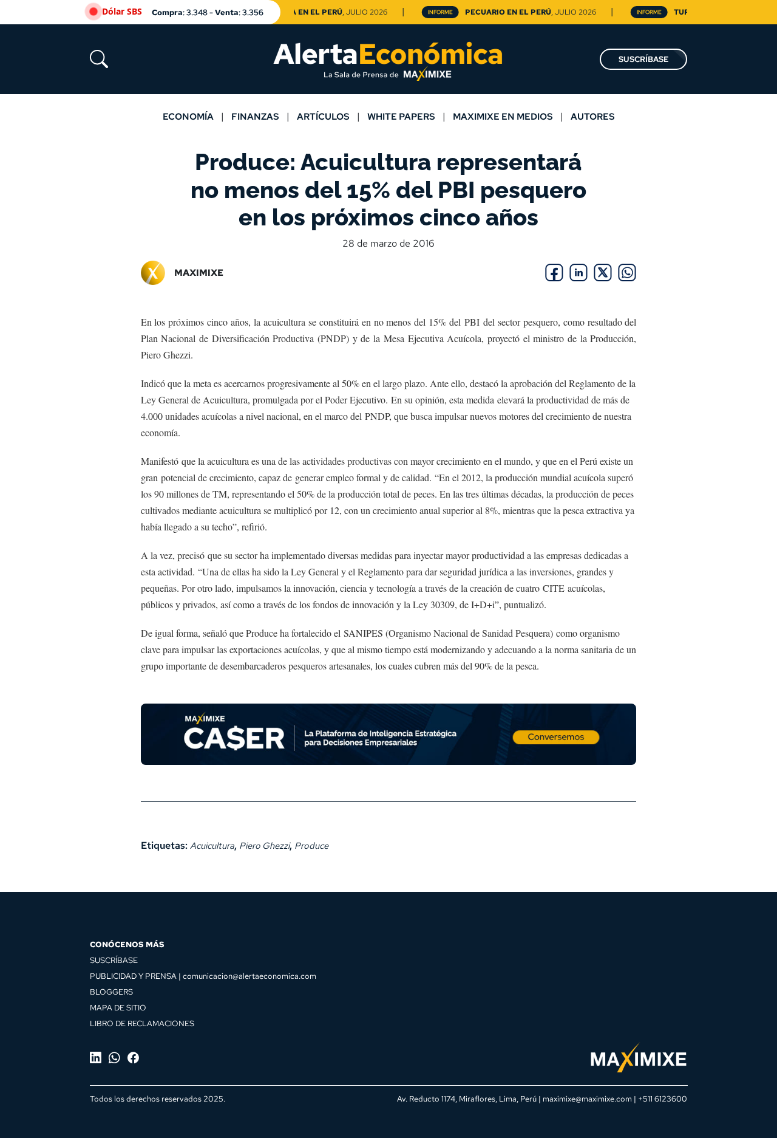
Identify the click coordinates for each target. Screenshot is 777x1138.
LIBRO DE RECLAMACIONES (142, 1023)
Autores (593, 116)
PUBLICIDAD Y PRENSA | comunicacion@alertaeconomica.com (203, 975)
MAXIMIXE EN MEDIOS (503, 116)
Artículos (323, 116)
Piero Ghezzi (264, 845)
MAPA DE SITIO (118, 1007)
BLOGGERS (111, 991)
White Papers (401, 116)
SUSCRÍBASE (643, 59)
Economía (188, 116)
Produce (311, 845)
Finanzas (255, 116)
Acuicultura (212, 845)
